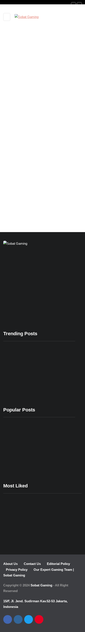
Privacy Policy (16, 569)
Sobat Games (20, 160)
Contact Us (32, 564)
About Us (10, 564)
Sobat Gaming (41, 585)
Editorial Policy (58, 564)
